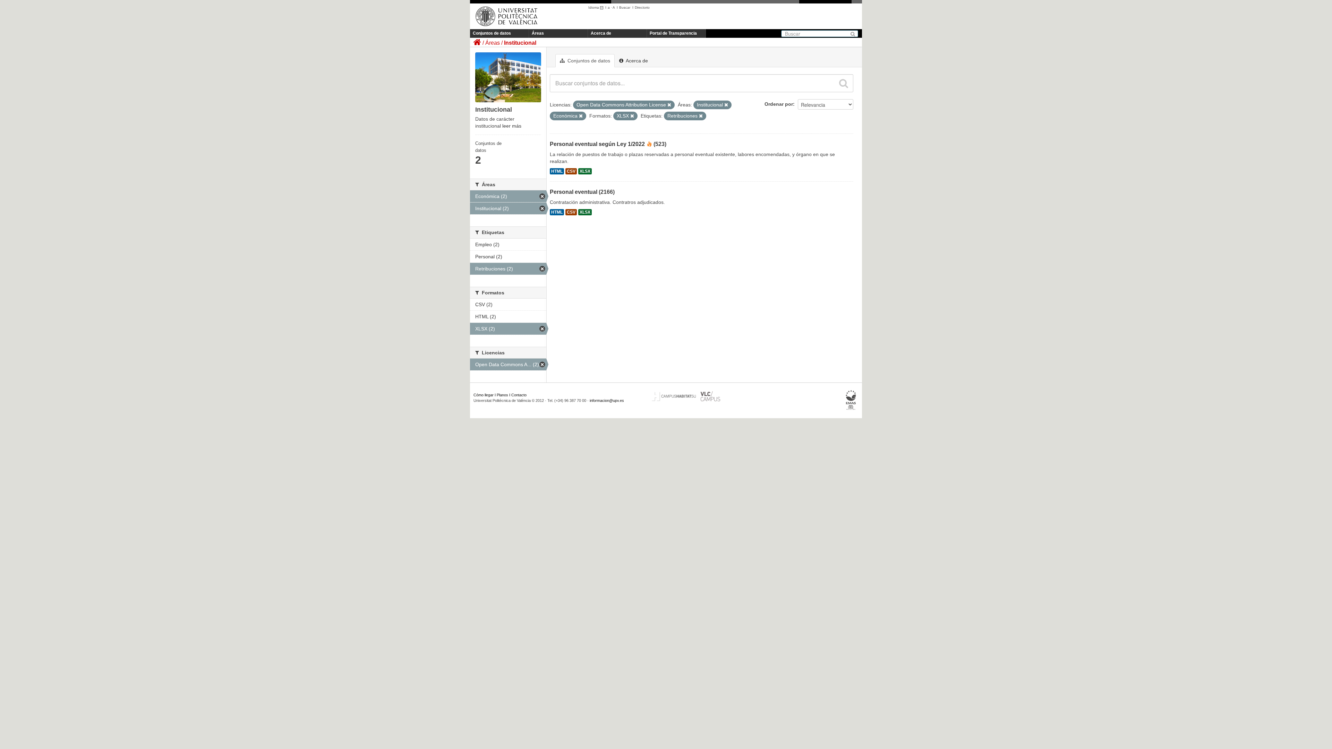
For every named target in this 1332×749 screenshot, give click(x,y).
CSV (571, 171)
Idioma (594, 7)
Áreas (538, 33)
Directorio (642, 7)
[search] (843, 83)
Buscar (624, 7)
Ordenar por (779, 104)
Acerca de (601, 33)
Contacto (519, 395)
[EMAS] (851, 400)
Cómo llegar (483, 395)
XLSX (585, 171)
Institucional (520, 43)
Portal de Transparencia (673, 33)
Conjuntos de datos (492, 33)
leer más (511, 126)
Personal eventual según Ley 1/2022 (597, 144)
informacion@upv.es (607, 400)
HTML (557, 171)
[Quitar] (669, 105)
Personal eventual (573, 192)
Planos (502, 395)
